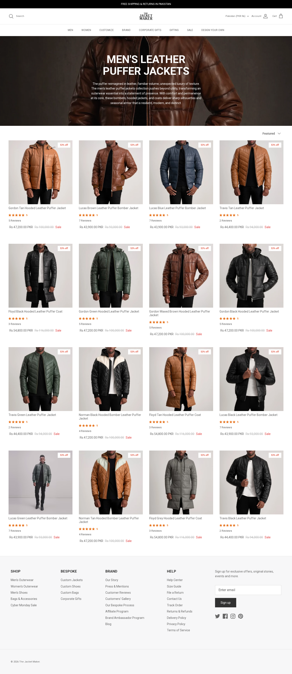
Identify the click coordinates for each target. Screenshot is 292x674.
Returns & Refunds (179, 611)
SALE (190, 30)
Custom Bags (70, 592)
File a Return (175, 592)
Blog (108, 624)
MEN (70, 30)
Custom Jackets (72, 580)
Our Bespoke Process (119, 605)
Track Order (175, 605)
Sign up (226, 602)
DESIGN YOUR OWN (212, 30)
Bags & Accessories (24, 599)
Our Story (111, 580)
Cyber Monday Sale (24, 605)
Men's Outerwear (22, 580)
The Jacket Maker (29, 661)
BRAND (126, 30)
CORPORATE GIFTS (150, 30)
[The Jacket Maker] (146, 16)
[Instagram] (232, 616)
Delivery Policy (176, 618)
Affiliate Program (116, 611)
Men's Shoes (19, 592)
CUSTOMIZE (106, 30)
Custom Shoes (71, 586)
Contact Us (174, 599)
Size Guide (174, 586)
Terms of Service (178, 630)
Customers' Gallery (118, 599)
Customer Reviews (118, 592)
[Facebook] (225, 616)
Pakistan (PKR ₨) (235, 16)
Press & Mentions (117, 586)
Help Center (175, 580)
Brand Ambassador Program (124, 618)
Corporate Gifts (71, 599)
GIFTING (174, 30)
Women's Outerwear (24, 586)
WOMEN (86, 30)
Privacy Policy (176, 624)
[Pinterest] (240, 616)
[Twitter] (217, 616)
